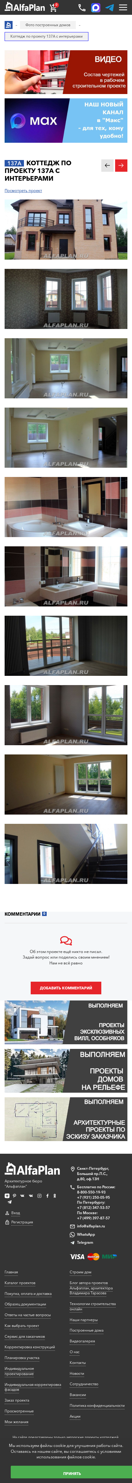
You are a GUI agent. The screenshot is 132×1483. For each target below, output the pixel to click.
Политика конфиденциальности (97, 1405)
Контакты (78, 1362)
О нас (75, 1351)
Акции (75, 1416)
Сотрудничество (84, 1384)
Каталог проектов (20, 1282)
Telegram (85, 1242)
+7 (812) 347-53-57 (93, 1207)
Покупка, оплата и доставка (28, 1293)
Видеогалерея (82, 1341)
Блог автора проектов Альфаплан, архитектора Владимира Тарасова (91, 1288)
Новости (77, 1373)
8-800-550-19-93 (91, 1192)
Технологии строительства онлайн (93, 1306)
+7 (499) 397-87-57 (93, 1218)
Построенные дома (86, 1330)
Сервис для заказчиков (25, 1336)
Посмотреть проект (23, 190)
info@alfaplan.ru (91, 1226)
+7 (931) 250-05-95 (93, 1197)
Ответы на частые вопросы (28, 1315)
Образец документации (25, 1304)
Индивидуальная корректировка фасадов (33, 1387)
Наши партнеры (84, 1319)
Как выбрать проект (22, 1325)
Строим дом (80, 1272)
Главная (11, 1272)
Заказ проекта (17, 1400)
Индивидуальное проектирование (19, 1371)
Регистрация (22, 1222)
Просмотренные (19, 1411)
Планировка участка (22, 1357)
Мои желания (16, 1421)
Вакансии (78, 1394)
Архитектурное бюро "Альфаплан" (23, 1184)
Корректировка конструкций (30, 1347)
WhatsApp (86, 1234)
